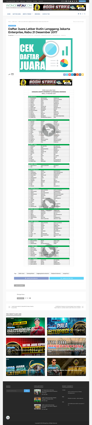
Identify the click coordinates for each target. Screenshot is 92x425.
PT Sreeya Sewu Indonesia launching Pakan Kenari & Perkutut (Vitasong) (49, 391)
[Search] (84, 14)
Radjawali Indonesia (56, 35)
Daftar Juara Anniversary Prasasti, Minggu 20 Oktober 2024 (49, 398)
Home (17, 1)
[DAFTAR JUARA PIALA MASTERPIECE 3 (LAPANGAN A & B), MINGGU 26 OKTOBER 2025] (25, 327)
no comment (24, 35)
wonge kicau (63, 35)
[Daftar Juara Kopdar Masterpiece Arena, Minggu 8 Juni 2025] (25, 347)
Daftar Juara (22, 1)
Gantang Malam (37, 35)
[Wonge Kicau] (19, 6)
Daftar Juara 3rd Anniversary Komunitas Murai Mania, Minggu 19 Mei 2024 (49, 406)
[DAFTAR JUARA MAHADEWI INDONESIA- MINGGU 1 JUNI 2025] (66, 347)
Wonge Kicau (11, 35)
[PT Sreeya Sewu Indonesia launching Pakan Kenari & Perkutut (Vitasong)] (37, 391)
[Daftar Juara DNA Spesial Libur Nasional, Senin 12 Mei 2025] (66, 367)
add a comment (19, 285)
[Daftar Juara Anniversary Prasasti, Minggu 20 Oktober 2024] (37, 399)
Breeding (35, 1)
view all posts (20, 298)
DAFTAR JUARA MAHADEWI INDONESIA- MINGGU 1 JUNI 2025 (66, 350)
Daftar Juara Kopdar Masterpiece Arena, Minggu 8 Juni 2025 (24, 350)
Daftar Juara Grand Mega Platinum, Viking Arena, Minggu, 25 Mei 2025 (22, 371)
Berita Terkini (29, 1)
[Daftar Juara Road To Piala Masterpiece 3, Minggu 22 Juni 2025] (66, 327)
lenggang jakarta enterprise (46, 35)
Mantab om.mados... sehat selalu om (75, 398)
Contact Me (40, 1)
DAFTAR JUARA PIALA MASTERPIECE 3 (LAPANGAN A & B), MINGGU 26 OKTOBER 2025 (24, 330)
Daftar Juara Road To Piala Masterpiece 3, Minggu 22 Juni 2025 (66, 330)
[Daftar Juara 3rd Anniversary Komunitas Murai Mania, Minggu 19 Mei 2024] (37, 406)
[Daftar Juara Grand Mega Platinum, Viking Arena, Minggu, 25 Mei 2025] (25, 367)
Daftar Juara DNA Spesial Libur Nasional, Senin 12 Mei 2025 (65, 371)
